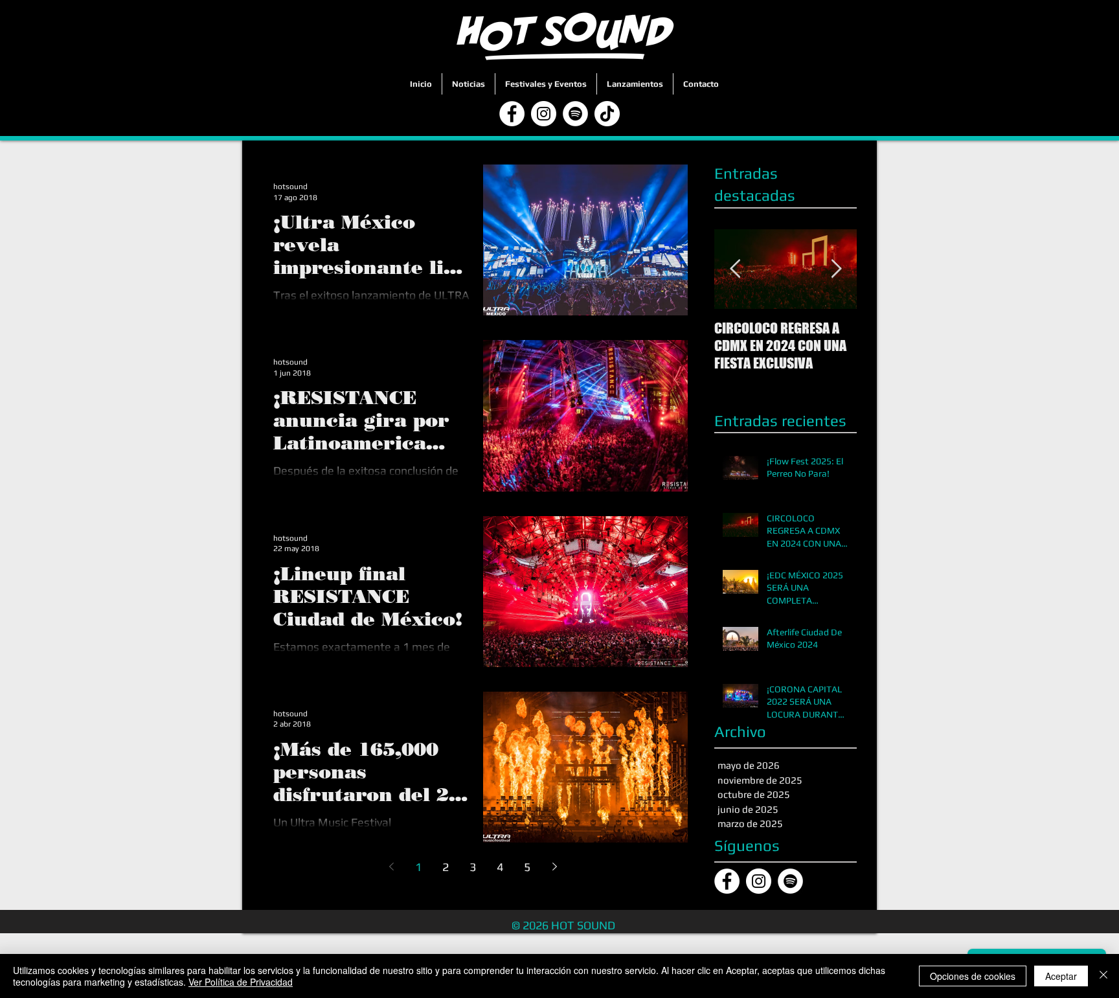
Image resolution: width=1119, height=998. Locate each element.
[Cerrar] (1103, 976)
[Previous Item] (735, 269)
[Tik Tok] (607, 113)
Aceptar (1061, 976)
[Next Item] (836, 269)
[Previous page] (391, 866)
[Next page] (554, 866)
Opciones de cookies (972, 976)
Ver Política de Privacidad (240, 981)
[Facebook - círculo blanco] (512, 113)
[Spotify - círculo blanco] (575, 113)
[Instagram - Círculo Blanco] (543, 113)
